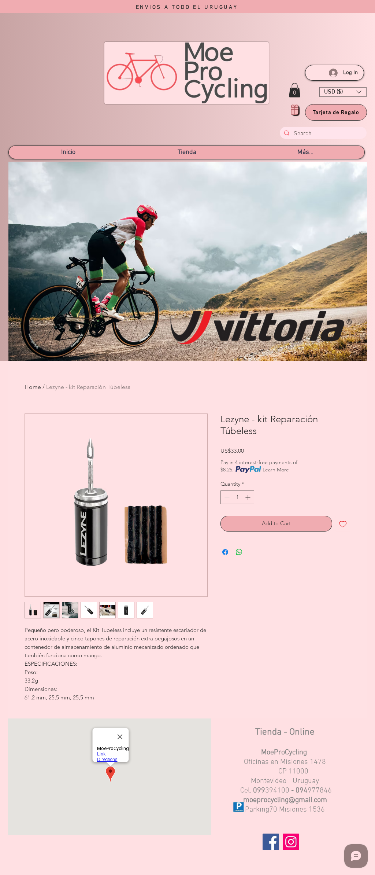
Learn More (276, 469)
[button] (295, 90)
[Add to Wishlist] (343, 524)
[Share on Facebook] (225, 552)
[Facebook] (271, 842)
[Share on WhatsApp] (239, 552)
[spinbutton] (237, 497)
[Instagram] (291, 842)
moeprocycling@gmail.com (285, 800)
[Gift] (294, 109)
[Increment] (248, 497)
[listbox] (343, 92)
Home (33, 386)
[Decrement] (226, 497)
